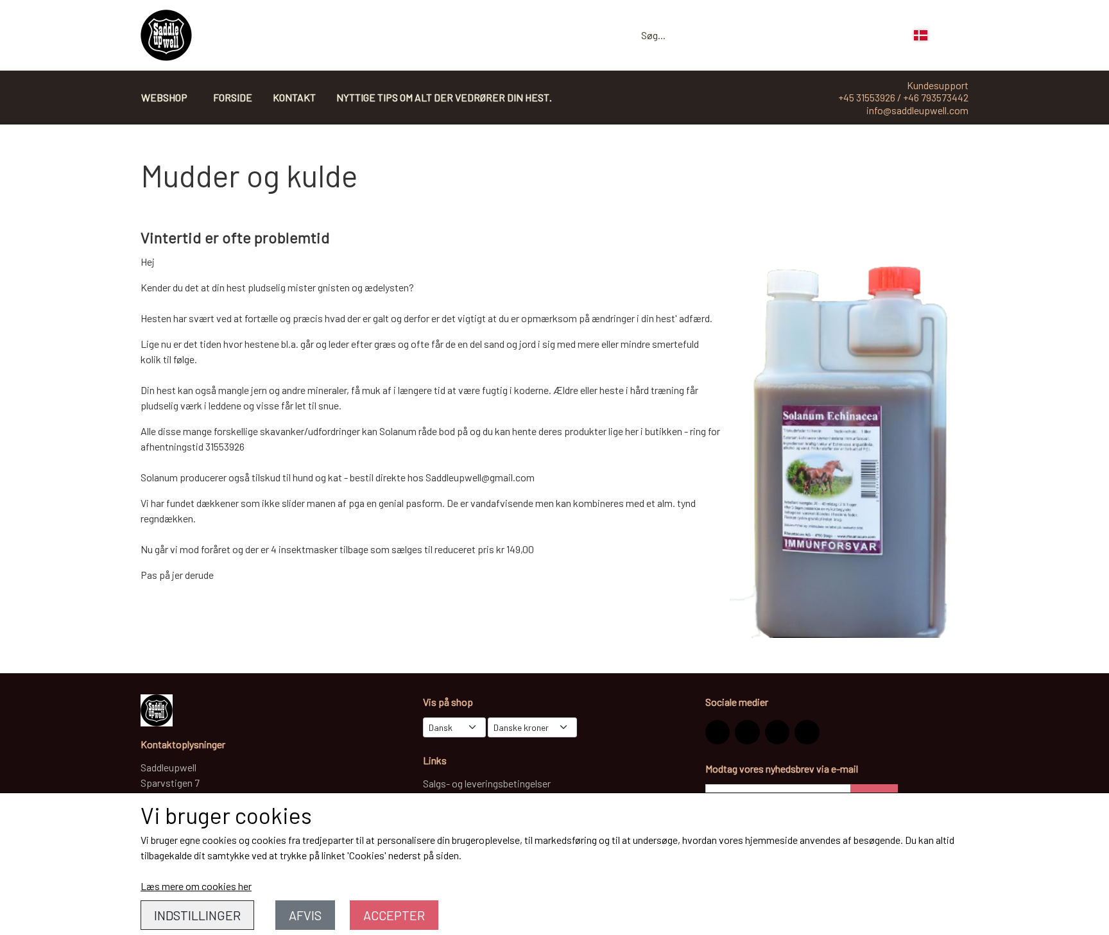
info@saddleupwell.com (917, 110)
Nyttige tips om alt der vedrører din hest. (444, 97)
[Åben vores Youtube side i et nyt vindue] (807, 732)
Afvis (305, 915)
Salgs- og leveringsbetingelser (487, 783)
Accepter (394, 915)
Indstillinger (197, 915)
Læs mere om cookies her (196, 886)
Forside (232, 97)
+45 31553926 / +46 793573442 (903, 97)
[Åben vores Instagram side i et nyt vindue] (717, 732)
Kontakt (294, 97)
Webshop (164, 97)
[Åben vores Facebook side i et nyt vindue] (747, 732)
